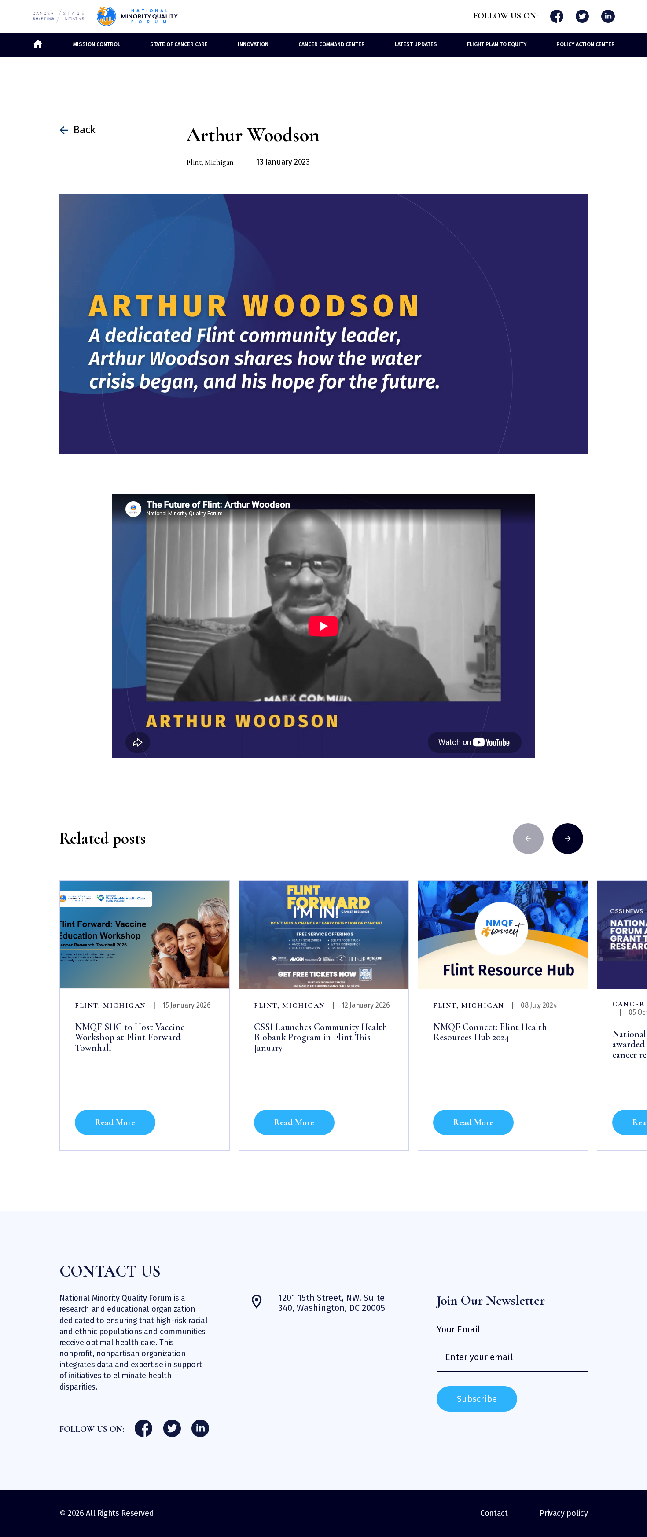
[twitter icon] (582, 16)
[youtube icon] (608, 16)
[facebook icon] (557, 16)
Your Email (458, 1329)
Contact (493, 1513)
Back (85, 130)
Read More (115, 1122)
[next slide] (567, 838)
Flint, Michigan (110, 1005)
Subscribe (477, 1399)
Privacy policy (564, 1513)
